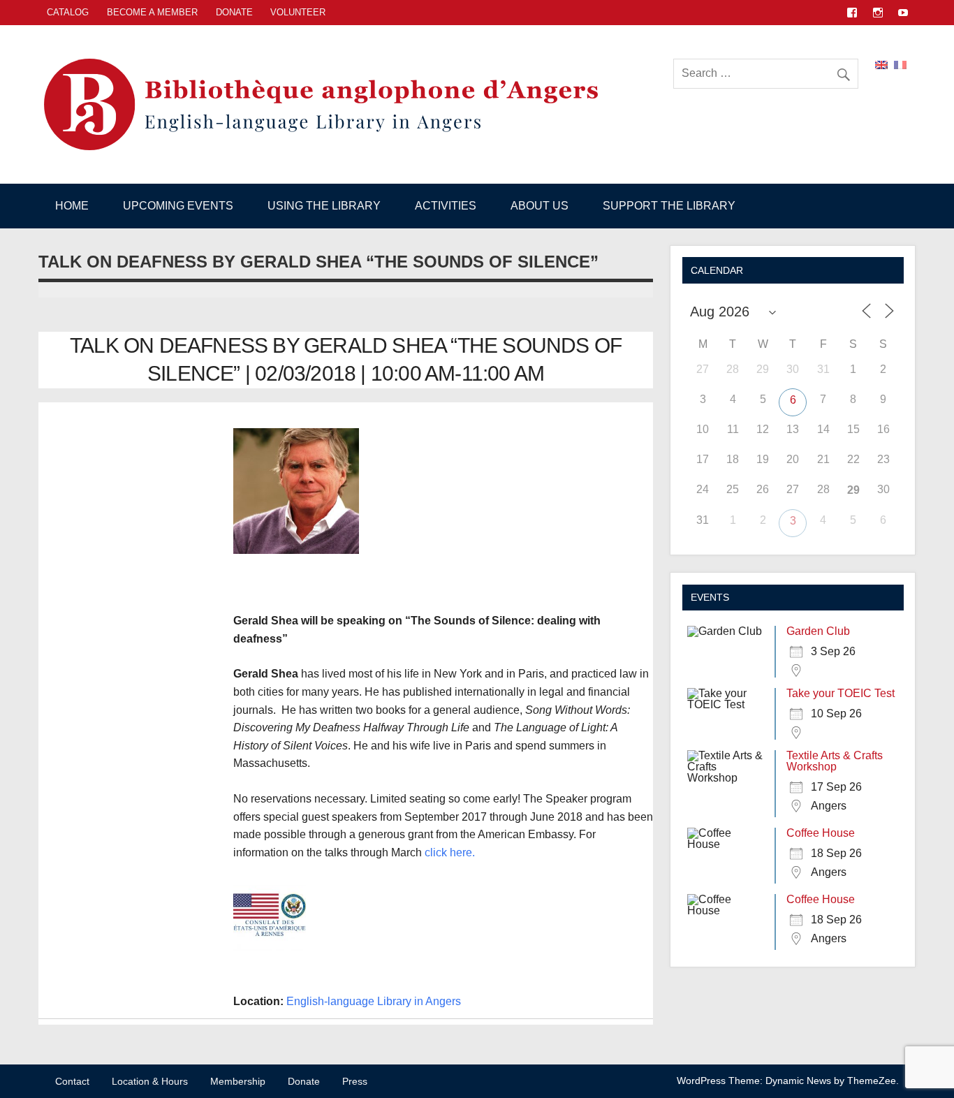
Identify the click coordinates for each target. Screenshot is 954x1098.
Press (354, 1081)
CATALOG (68, 12)
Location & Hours (150, 1081)
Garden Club (818, 631)
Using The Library (324, 206)
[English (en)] (881, 64)
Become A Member (152, 12)
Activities (445, 206)
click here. (450, 852)
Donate (234, 12)
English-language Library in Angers (373, 1001)
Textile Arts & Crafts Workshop (834, 761)
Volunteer (297, 12)
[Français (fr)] (900, 64)
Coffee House (820, 833)
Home (72, 206)
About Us (539, 206)
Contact (72, 1081)
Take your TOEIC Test (840, 693)
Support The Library (669, 206)
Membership (237, 1081)
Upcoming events (178, 206)
